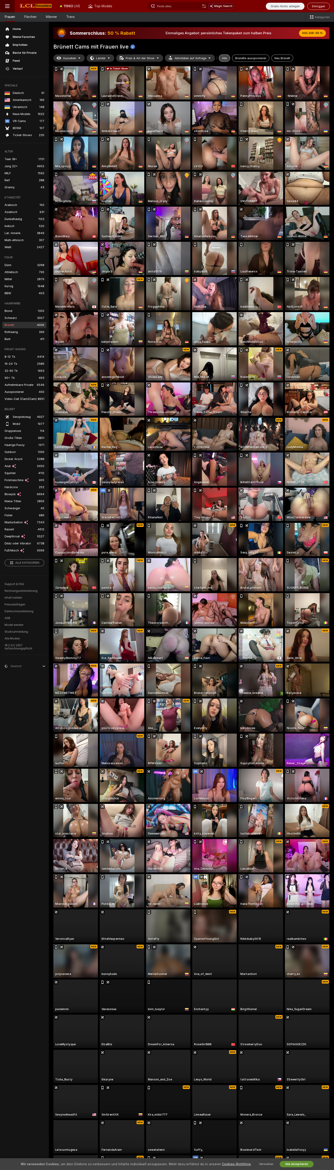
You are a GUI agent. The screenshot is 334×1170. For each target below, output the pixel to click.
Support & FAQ (14, 584)
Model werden (14, 625)
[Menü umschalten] (7, 6)
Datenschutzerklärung (19, 611)
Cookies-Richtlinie (236, 1164)
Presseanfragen (15, 604)
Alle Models (12, 638)
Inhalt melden (13, 597)
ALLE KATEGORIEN (27, 562)
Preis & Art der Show (140, 58)
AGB (7, 618)
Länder (101, 58)
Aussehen (69, 58)
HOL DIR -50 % (312, 33)
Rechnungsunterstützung (21, 590)
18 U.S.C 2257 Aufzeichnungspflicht (18, 647)
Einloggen (318, 6)
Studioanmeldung (16, 631)
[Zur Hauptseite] (35, 6)
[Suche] (204, 6)
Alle (224, 58)
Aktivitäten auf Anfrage (190, 58)
